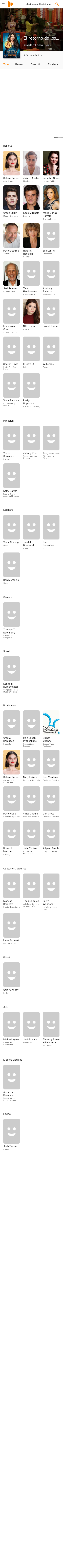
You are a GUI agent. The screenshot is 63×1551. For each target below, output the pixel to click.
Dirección (36, 64)
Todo (6, 64)
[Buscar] (57, 4)
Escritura (53, 64)
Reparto (19, 64)
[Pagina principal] (10, 6)
